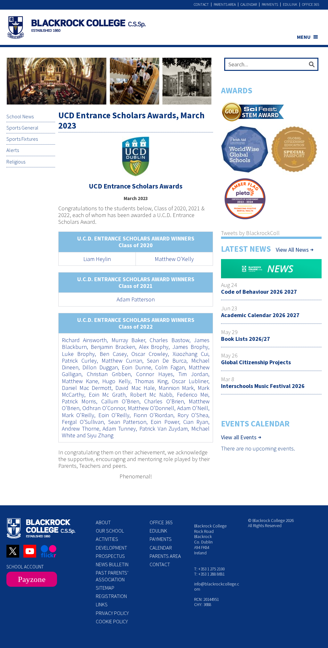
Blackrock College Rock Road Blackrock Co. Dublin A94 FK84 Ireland (210, 539)
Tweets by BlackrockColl (250, 233)
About (103, 522)
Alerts (12, 150)
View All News (292, 249)
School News (20, 116)
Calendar (249, 4)
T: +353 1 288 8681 (209, 574)
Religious (15, 161)
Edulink (290, 4)
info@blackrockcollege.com (216, 586)
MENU (304, 37)
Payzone (31, 579)
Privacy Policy (112, 613)
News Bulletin (112, 564)
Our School (110, 530)
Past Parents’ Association (112, 575)
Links (102, 604)
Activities (107, 539)
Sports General (22, 127)
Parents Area (225, 4)
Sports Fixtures (22, 139)
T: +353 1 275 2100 (209, 569)
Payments (270, 4)
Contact (201, 4)
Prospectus (110, 556)
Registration (111, 596)
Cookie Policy (112, 621)
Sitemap (105, 588)
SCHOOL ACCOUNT (25, 567)
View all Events (239, 437)
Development (111, 547)
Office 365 (310, 4)
